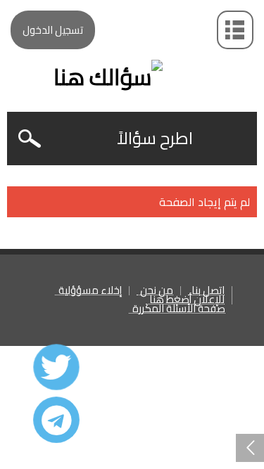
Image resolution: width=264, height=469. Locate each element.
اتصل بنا (208, 290)
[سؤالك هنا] (132, 52)
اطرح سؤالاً (155, 138)
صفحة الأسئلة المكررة (178, 309)
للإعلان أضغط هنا (187, 299)
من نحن (156, 290)
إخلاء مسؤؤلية (90, 290)
